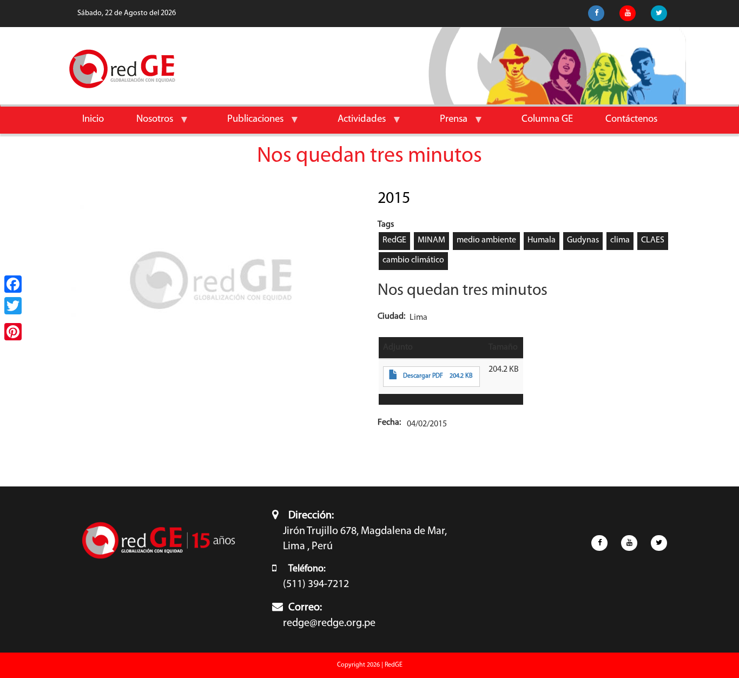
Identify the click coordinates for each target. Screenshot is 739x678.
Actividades (353, 123)
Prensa (445, 123)
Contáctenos (631, 119)
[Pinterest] (13, 332)
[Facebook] (13, 284)
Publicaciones (247, 123)
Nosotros (146, 123)
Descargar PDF (423, 376)
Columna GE (547, 119)
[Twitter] (13, 306)
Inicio (93, 119)
